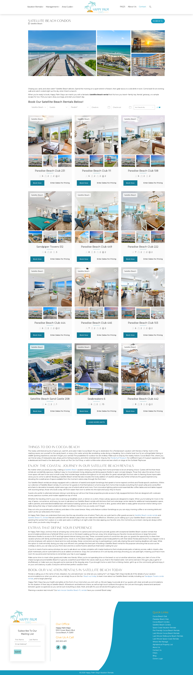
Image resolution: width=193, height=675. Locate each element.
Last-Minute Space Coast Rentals (166, 639)
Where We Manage (160, 642)
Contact (142, 7)
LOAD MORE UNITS (96, 422)
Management (52, 7)
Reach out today (89, 576)
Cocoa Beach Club (160, 616)
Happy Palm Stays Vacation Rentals (99, 673)
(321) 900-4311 (61, 641)
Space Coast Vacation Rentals (164, 628)
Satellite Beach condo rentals (146, 515)
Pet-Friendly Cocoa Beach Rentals (166, 630)
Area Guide (67, 7)
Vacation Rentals (34, 7)
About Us (132, 7)
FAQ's (155, 653)
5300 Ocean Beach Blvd (65, 630)
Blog (154, 656)
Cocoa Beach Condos (161, 622)
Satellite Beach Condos (162, 625)
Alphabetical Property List (163, 645)
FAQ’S (122, 7)
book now (37, 183)
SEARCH (156, 21)
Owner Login (158, 659)
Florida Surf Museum (119, 458)
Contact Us (157, 650)
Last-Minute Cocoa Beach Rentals (166, 633)
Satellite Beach (37, 119)
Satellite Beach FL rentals (38, 518)
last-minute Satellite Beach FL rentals (72, 590)
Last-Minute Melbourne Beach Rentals (168, 636)
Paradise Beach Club (161, 619)
